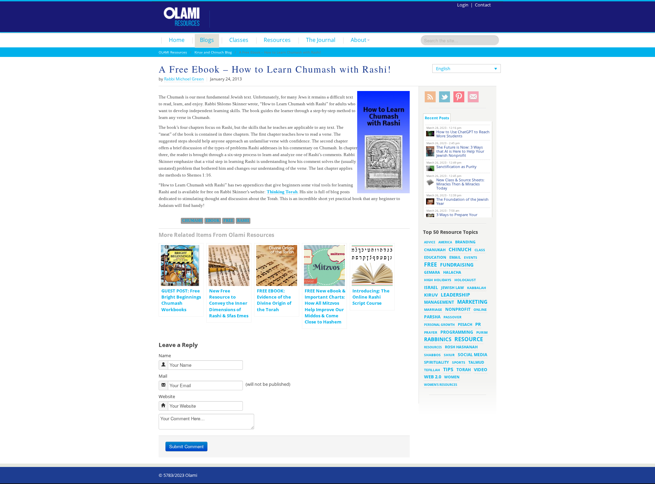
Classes (238, 40)
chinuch (460, 249)
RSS (430, 97)
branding (465, 242)
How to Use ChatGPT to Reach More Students (463, 133)
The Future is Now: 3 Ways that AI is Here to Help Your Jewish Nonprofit (460, 151)
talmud (476, 362)
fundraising (457, 264)
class (480, 249)
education (435, 257)
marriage (433, 309)
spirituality (436, 362)
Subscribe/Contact (473, 97)
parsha (432, 317)
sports (458, 362)
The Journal (320, 40)
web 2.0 (432, 377)
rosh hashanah (461, 346)
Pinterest (458, 97)
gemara (432, 272)
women (452, 377)
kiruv (431, 295)
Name (165, 355)
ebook (213, 220)
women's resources (440, 384)
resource (468, 339)
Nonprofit (457, 309)
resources (433, 347)
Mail (163, 376)
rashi (243, 220)
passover (452, 317)
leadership (455, 294)
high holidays (437, 279)
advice (429, 242)
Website (167, 396)
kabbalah (476, 287)
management (439, 302)
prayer (430, 332)
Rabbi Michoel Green (184, 79)
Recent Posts (437, 117)
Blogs (207, 40)
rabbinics (437, 339)
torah (463, 369)
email (455, 257)
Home (177, 40)
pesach (465, 324)
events (470, 257)
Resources (277, 40)
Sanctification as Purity (456, 166)
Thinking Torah (282, 191)
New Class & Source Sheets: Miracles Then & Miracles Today (460, 184)
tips (448, 369)
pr (478, 324)
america (445, 242)
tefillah (432, 369)
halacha (452, 272)
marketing (472, 301)
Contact (483, 5)
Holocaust (465, 280)
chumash (192, 220)
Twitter (444, 97)
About (358, 40)
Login (462, 5)
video (480, 369)
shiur (449, 354)
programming (456, 332)
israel (431, 287)
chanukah (435, 249)
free (228, 220)
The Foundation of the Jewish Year (462, 201)
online (480, 309)
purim (481, 332)
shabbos (432, 354)
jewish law (452, 287)
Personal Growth (439, 324)
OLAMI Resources (173, 52)
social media (472, 354)
